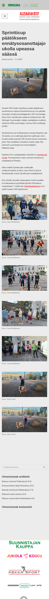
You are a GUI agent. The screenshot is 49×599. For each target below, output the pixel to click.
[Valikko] (5, 16)
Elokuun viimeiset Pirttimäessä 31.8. (17, 481)
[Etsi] (44, 467)
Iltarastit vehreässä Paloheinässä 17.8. (18, 490)
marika (10, 59)
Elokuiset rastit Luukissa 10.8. (14, 494)
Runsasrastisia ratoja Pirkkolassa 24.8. (18, 486)
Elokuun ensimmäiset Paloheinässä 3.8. (18, 498)
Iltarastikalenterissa (32, 186)
